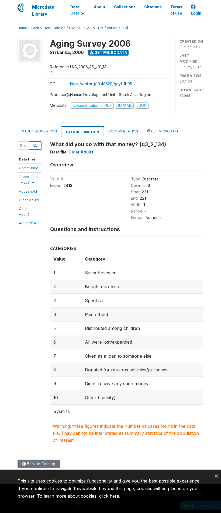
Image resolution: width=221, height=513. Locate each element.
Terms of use (176, 10)
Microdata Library (43, 10)
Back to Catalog (40, 463)
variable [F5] (117, 28)
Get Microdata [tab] (164, 131)
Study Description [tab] (39, 131)
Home (22, 28)
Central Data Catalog (48, 28)
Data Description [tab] (82, 132)
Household (28, 191)
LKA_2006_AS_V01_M (86, 28)
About (99, 7)
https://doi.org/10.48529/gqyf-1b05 (101, 83)
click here (109, 496)
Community (28, 168)
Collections (125, 7)
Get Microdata (110, 52)
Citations (153, 7)
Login (196, 13)
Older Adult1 (29, 200)
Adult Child (28, 223)
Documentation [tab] (123, 131)
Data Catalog (77, 10)
